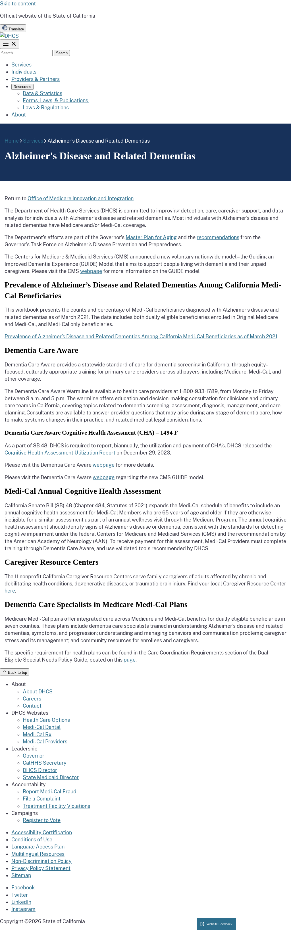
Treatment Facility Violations (56, 806)
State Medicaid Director (51, 777)
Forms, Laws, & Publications (56, 100)
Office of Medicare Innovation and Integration (81, 198)
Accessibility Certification (41, 832)
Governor (33, 756)
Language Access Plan (38, 847)
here (10, 591)
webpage (91, 271)
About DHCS (38, 692)
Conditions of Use (31, 840)
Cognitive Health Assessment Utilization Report (60, 453)
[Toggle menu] (9, 44)
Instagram (23, 909)
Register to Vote (42, 820)
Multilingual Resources (38, 854)
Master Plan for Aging (151, 237)
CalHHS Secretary (44, 763)
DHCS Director (40, 770)
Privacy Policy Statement (40, 868)
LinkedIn (21, 902)
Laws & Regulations (46, 107)
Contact (32, 706)
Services (21, 65)
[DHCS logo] (9, 36)
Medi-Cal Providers (45, 742)
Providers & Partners (35, 79)
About (18, 115)
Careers (32, 699)
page (130, 660)
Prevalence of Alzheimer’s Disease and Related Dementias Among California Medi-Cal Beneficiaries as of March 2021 (141, 336)
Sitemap (21, 875)
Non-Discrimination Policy (41, 861)
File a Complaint (42, 799)
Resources (22, 87)
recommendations (218, 237)
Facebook (23, 888)
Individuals (23, 72)
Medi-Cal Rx (37, 734)
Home (12, 141)
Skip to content (18, 4)
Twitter (19, 895)
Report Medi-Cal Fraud (49, 792)
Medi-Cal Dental (42, 727)
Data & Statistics (42, 93)
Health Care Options (46, 720)
